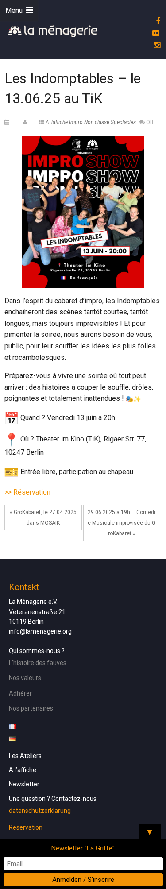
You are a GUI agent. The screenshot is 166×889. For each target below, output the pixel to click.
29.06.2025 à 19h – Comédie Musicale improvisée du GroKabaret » (121, 523)
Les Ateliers (25, 755)
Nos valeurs (25, 677)
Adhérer (20, 693)
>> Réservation (27, 492)
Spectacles (123, 122)
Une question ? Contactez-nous (53, 798)
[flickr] (154, 33)
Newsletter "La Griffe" (83, 848)
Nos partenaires (31, 708)
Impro (76, 122)
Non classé (96, 122)
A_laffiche (57, 122)
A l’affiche (22, 769)
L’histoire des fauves (37, 662)
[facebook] (156, 21)
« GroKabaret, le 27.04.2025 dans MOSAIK (43, 517)
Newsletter (24, 784)
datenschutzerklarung (40, 810)
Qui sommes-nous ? (37, 650)
